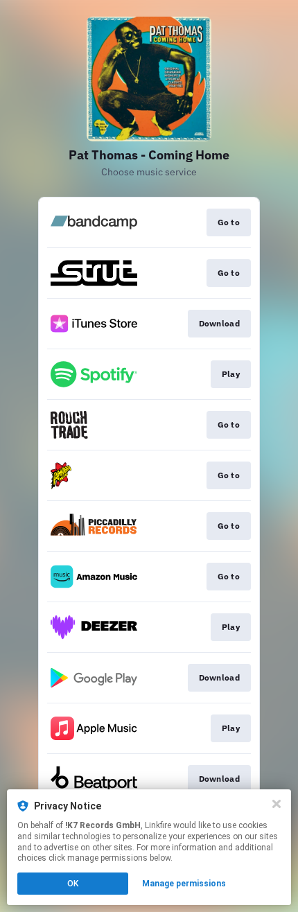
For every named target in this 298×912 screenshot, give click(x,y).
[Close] (276, 804)
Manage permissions (184, 883)
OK (72, 883)
